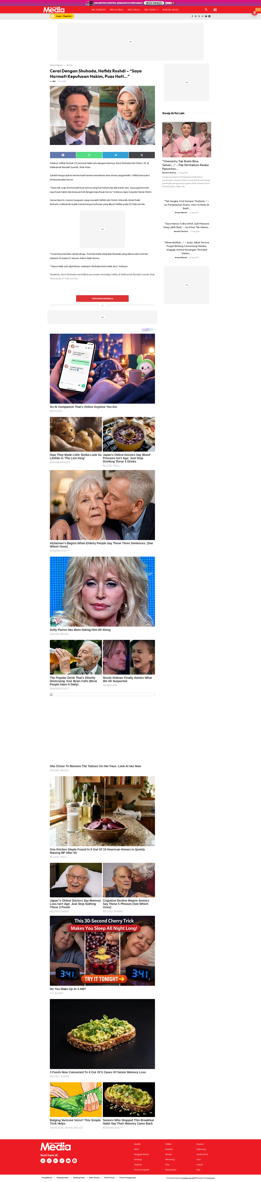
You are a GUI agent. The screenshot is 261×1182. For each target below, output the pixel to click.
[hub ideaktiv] (215, 8)
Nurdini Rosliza (169, 173)
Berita (69, 65)
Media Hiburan (56, 65)
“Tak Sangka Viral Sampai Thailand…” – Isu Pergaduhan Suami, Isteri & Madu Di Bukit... (186, 204)
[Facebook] (192, 16)
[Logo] (54, 10)
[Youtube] (206, 16)
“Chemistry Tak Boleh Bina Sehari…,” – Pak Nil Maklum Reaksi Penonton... (185, 165)
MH (54, 81)
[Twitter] (199, 16)
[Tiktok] (202, 16)
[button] (206, 9)
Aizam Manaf (181, 212)
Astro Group (211, 1178)
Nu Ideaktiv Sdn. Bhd (188, 1178)
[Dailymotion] (209, 16)
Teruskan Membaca (102, 298)
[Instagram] (195, 16)
